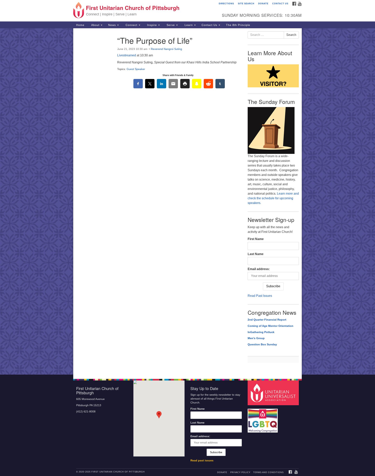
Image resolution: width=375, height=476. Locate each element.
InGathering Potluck (261, 332)
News (112, 25)
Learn (189, 25)
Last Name (255, 254)
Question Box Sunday (262, 344)
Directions (226, 3)
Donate (263, 3)
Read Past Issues (260, 295)
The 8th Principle (238, 25)
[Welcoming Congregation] (263, 418)
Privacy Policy (240, 472)
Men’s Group (256, 338)
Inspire (152, 25)
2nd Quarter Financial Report (267, 319)
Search (291, 34)
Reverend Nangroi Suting (166, 49)
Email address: (259, 269)
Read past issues (201, 460)
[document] (187, 201)
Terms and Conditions (268, 472)
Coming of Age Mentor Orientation (270, 325)
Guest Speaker (136, 69)
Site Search (246, 3)
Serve (171, 25)
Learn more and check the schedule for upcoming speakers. (273, 198)
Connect (131, 25)
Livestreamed (126, 55)
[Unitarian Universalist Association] (274, 392)
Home (80, 25)
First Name (256, 239)
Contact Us (280, 3)
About (95, 25)
